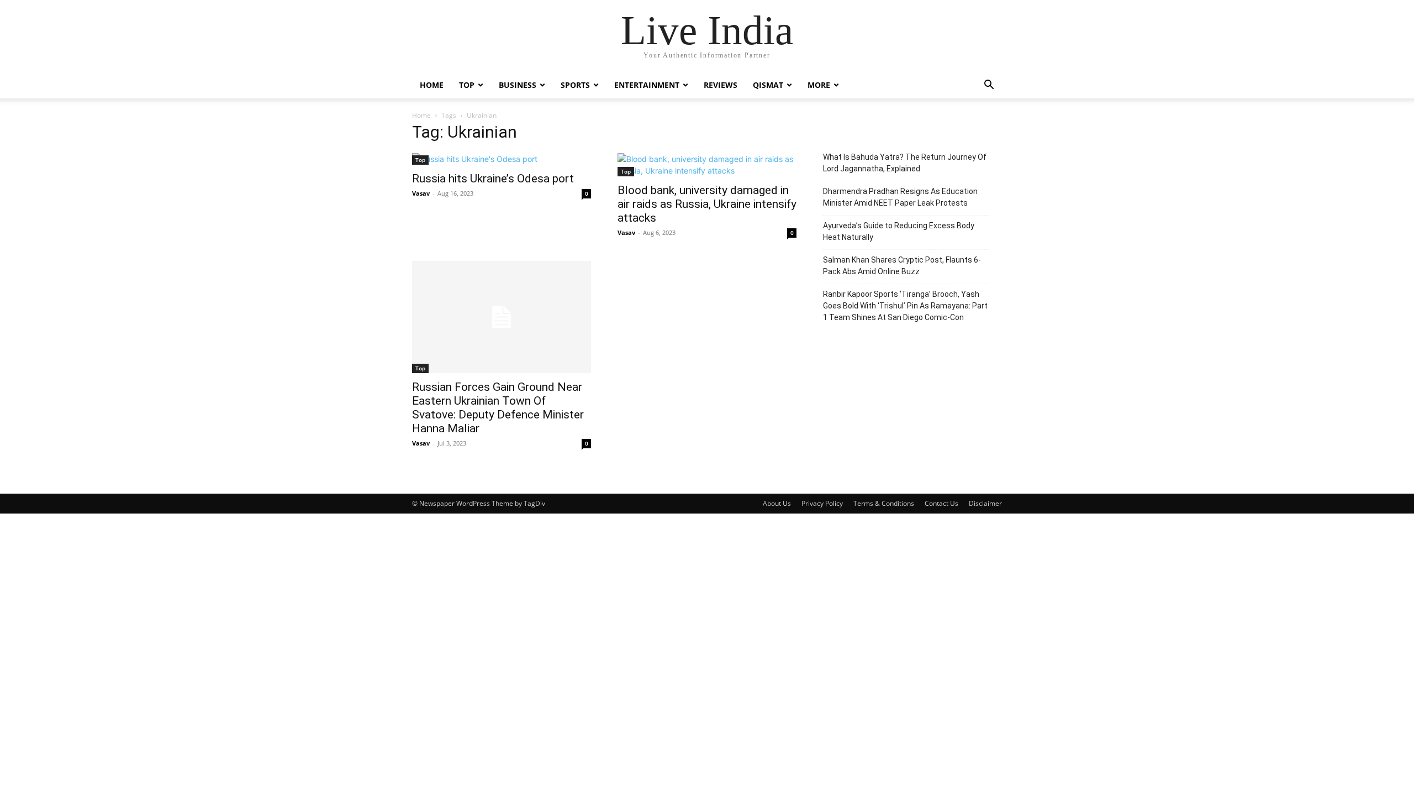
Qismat (768, 85)
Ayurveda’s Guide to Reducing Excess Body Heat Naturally (898, 231)
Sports (575, 85)
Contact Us (941, 503)
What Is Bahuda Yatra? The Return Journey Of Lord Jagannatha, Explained (904, 163)
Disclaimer (985, 503)
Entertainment (646, 85)
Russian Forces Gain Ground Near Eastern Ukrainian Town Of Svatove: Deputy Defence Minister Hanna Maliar (498, 407)
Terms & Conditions (883, 503)
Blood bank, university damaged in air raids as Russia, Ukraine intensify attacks (707, 204)
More (819, 85)
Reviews (720, 85)
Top (466, 85)
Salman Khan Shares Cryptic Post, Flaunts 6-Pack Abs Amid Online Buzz (902, 265)
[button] (988, 86)
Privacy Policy (822, 503)
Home (432, 85)
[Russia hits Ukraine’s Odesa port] (501, 159)
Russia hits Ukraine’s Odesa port (493, 178)
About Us (777, 503)
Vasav (421, 193)
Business (517, 85)
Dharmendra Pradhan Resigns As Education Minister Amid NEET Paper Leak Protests (900, 197)
